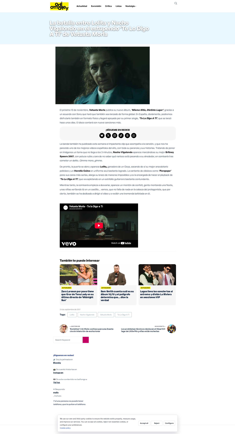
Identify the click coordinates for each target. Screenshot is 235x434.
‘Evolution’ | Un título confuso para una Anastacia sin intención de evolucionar (91, 330)
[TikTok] (121, 135)
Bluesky (57, 363)
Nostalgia (130, 6)
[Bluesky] (102, 135)
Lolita (72, 315)
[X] (108, 135)
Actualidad (81, 6)
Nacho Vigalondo (87, 315)
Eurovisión (96, 6)
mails (56, 392)
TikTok (56, 382)
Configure (169, 423)
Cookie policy (65, 428)
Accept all (144, 423)
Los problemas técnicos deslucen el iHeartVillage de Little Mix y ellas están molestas (143, 330)
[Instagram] (114, 135)
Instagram (58, 373)
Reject (156, 423)
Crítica (108, 6)
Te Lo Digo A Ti (123, 315)
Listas (119, 6)
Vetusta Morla (106, 315)
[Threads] (127, 135)
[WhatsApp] (133, 135)
